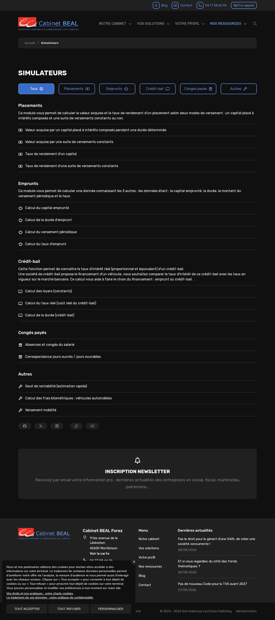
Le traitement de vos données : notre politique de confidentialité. (50, 597)
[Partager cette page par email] (92, 426)
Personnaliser (110, 609)
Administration (246, 611)
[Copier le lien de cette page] (76, 426)
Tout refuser (69, 609)
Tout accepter (27, 609)
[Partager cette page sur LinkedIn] (56, 426)
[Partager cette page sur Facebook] (24, 426)
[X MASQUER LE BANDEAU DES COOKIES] (134, 562)
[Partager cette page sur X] (40, 426)
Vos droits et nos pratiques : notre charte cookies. (40, 593)
